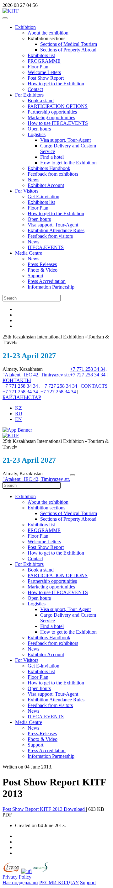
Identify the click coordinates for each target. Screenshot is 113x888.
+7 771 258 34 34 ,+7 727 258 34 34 (39, 391)
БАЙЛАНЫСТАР (22, 397)
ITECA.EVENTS (46, 247)
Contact (35, 89)
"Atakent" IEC (18, 374)
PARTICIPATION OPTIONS (58, 106)
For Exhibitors (29, 95)
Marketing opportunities (51, 117)
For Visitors (26, 191)
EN (18, 419)
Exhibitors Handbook (49, 168)
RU (18, 413)
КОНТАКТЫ (17, 380)
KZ (18, 408)
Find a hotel (52, 157)
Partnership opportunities (52, 111)
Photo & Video (42, 270)
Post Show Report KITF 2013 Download (44, 809)
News (33, 179)
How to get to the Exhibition (56, 83)
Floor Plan (38, 66)
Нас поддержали (20, 882)
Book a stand (41, 100)
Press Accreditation (47, 281)
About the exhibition (48, 32)
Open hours (39, 128)
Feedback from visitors (50, 236)
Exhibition (25, 27)
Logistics (37, 134)
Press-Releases (42, 264)
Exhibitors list (41, 55)
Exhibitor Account (46, 185)
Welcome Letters (44, 72)
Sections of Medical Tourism (68, 44)
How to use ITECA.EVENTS (58, 123)
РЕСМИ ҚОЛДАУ (59, 882)
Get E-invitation (43, 196)
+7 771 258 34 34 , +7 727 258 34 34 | (42, 386)
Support (35, 275)
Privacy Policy (17, 877)
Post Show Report (46, 78)
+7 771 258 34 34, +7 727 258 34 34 (88, 371)
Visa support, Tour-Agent (65, 140)
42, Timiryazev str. (51, 374)
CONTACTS (94, 386)
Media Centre (28, 253)
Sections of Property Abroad (68, 49)
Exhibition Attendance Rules (56, 230)
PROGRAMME (44, 61)
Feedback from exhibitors (53, 174)
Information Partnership (51, 287)
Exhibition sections (46, 507)
